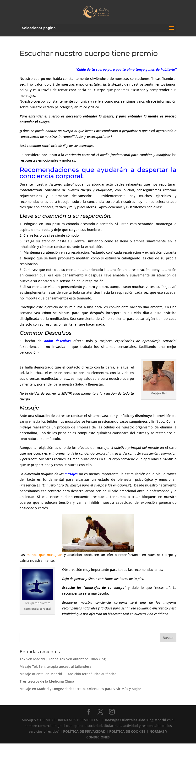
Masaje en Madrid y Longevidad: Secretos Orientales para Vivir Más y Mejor (80, 688)
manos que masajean (44, 554)
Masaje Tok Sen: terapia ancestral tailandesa (56, 666)
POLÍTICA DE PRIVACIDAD (84, 731)
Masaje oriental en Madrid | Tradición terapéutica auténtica (68, 674)
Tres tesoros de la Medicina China (47, 681)
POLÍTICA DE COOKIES (127, 731)
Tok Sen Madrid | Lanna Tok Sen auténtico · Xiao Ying (63, 659)
